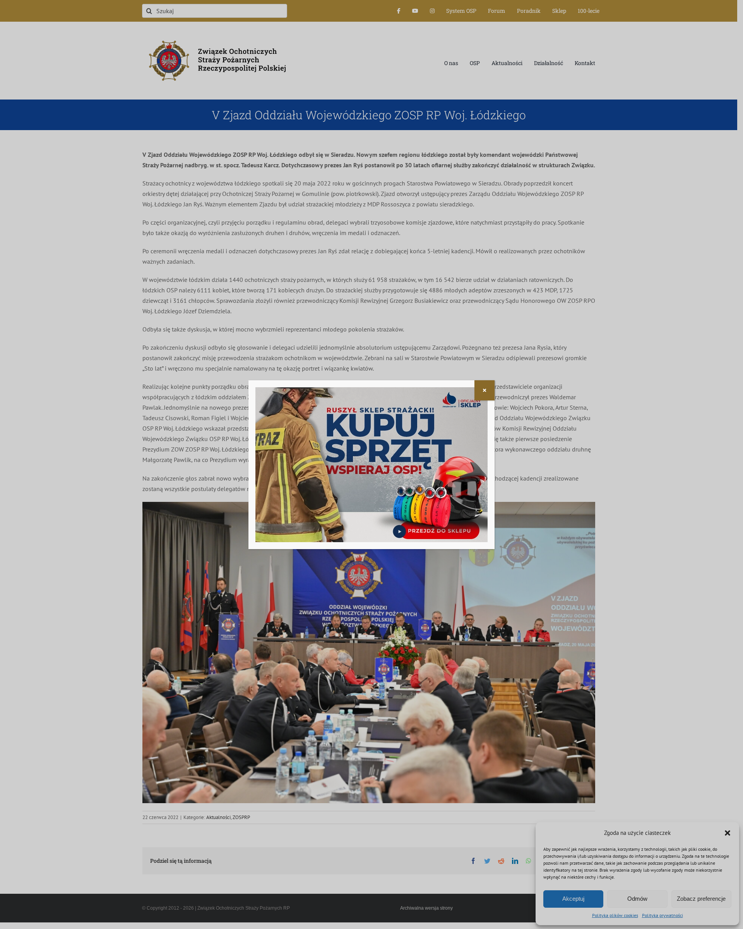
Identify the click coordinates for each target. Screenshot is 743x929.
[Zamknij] (484, 390)
